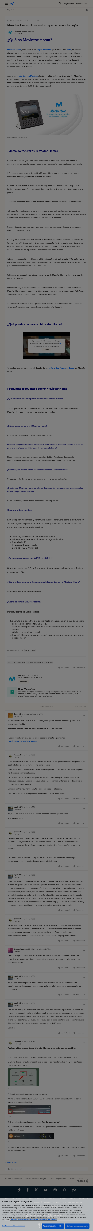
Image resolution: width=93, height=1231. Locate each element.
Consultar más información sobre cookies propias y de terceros (33, 1219)
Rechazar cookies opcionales (77, 1226)
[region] (46, 1214)
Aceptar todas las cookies (52, 1226)
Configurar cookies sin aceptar (13, 1226)
